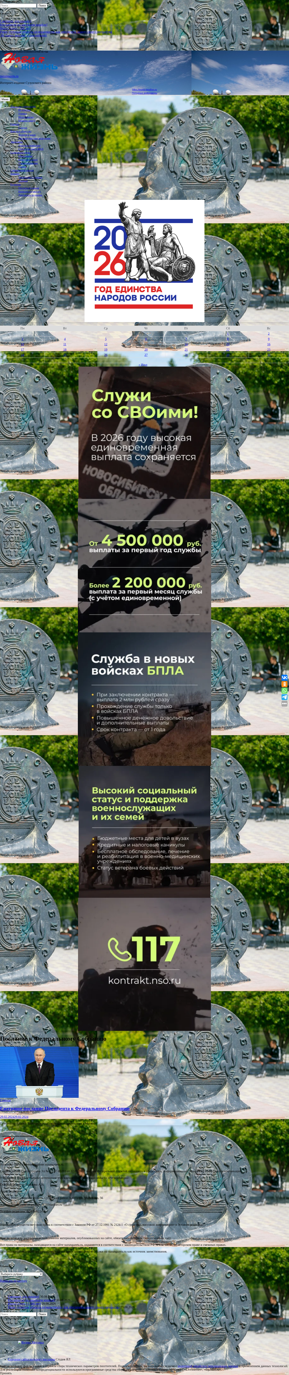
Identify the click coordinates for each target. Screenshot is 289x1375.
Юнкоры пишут (27, 120)
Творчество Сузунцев (30, 177)
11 (64, 344)
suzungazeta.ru (9, 76)
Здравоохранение (28, 163)
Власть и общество (20, 131)
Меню (5, 99)
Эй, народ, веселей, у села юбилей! (23, 35)
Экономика (16, 142)
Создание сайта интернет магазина (31, 1359)
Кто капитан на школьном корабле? (24, 24)
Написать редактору (29, 191)
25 (64, 355)
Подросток (24, 110)
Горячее (22, 127)
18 (64, 349)
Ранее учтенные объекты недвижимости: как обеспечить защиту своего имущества (56, 31)
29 (227, 355)
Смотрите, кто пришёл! (15, 21)
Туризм (22, 166)
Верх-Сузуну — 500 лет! (24, 1303)
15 (227, 344)
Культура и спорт (28, 159)
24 (22, 355)
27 (146, 355)
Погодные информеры (144, 93)
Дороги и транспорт (29, 145)
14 (186, 344)
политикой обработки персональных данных (208, 1366)
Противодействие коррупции (34, 138)
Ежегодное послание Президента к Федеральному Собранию (65, 1108)
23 (268, 349)
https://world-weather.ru (144, 89)
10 (22, 344)
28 (186, 355)
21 (186, 349)
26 (105, 355)
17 (22, 349)
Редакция (15, 184)
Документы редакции (30, 195)
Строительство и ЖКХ (30, 149)
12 (105, 344)
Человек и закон (27, 134)
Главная (14, 124)
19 (105, 349)
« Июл (143, 364)
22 (227, 349)
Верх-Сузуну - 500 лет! (15, 28)
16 (268, 344)
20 (146, 349)
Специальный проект (22, 170)
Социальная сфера (20, 152)
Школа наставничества (23, 106)
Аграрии (23, 181)
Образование (25, 156)
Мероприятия (26, 117)
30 (268, 355)
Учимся (22, 113)
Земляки (14, 173)
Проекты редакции (28, 188)
